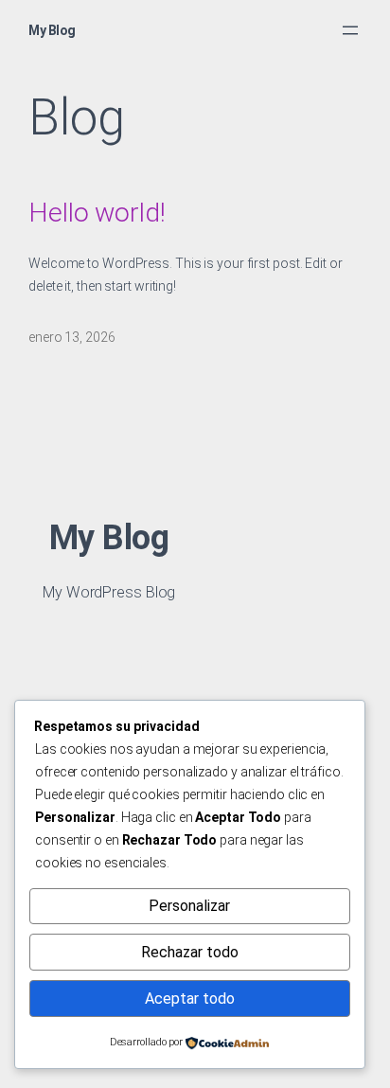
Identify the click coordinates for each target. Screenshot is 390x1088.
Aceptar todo (190, 999)
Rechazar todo (190, 952)
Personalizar (189, 906)
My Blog (52, 30)
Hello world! (97, 212)
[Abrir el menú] (350, 30)
